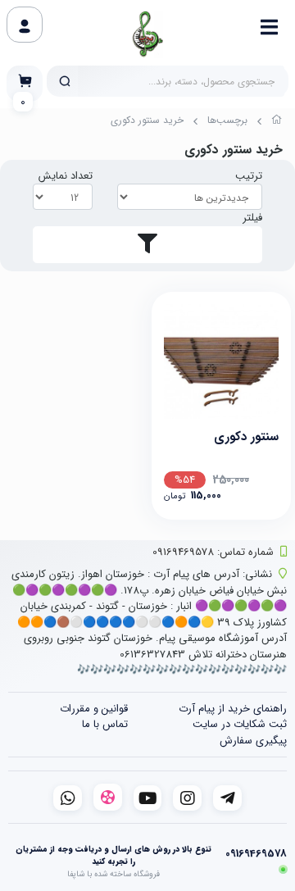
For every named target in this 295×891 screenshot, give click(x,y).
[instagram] (187, 798)
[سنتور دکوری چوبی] (221, 361)
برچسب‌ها (227, 120)
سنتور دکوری (246, 437)
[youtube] (148, 798)
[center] (65, 81)
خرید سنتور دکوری (147, 120)
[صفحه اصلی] (277, 122)
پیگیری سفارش (253, 740)
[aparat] (107, 797)
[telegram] (227, 798)
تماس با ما (105, 724)
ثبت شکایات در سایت (240, 724)
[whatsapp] (67, 798)
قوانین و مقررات (94, 708)
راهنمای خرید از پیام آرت (233, 708)
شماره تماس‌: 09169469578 (213, 552)
